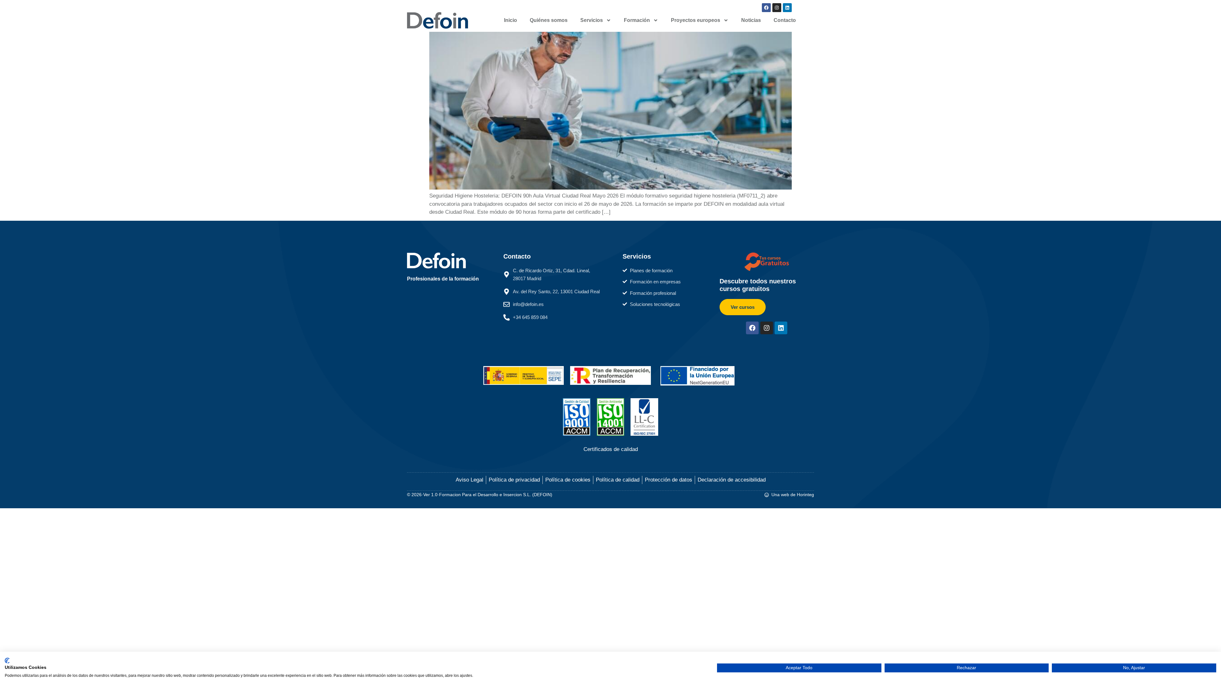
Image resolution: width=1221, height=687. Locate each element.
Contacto (785, 20)
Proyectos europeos (695, 20)
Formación (637, 20)
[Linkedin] (787, 7)
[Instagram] (776, 7)
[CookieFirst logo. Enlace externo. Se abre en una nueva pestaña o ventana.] (7, 660)
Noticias (751, 20)
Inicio (510, 20)
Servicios (591, 20)
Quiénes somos (549, 20)
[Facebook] (766, 7)
